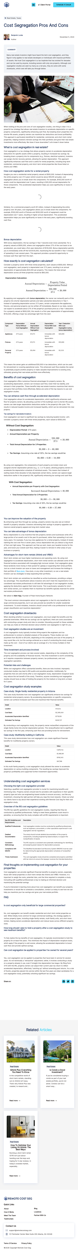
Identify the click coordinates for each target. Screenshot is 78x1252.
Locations (37, 1212)
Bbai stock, (21, 571)
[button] (33, 5)
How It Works (9, 1212)
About (6, 1209)
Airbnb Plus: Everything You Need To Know (20, 1071)
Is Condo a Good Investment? (57, 1071)
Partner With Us (40, 1215)
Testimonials (8, 1219)
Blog (35, 1208)
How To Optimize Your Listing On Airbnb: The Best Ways (21, 1147)
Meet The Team (10, 1215)
